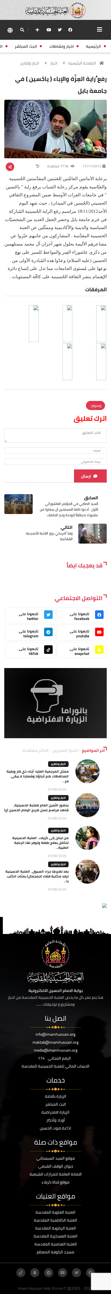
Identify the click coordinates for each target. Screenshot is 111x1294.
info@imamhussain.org (55, 1034)
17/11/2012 (92, 166)
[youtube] (49, 30)
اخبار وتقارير (29, 63)
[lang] (10, 30)
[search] (22, 30)
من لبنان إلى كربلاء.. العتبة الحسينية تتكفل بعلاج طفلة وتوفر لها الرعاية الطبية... (40, 843)
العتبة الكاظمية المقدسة (55, 1220)
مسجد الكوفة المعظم (55, 1252)
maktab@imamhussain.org (55, 1042)
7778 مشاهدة (58, 166)
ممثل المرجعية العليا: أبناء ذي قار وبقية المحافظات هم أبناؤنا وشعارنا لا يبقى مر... (38, 776)
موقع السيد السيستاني (55, 1158)
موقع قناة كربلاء (55, 1182)
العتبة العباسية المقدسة (55, 1244)
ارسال (86, 476)
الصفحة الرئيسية (82, 63)
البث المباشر (55, 1104)
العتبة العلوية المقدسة (55, 1212)
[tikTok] (20, 1272)
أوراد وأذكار (55, 1120)
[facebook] (70, 30)
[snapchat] (34, 1272)
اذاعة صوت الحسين (55, 1128)
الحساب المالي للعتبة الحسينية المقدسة (55, 1066)
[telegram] (48, 1272)
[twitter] (60, 30)
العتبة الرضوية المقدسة (55, 1228)
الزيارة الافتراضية (55, 1112)
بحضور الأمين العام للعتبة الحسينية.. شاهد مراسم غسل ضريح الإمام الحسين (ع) (36, 807)
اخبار (53, 63)
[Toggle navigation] (99, 29)
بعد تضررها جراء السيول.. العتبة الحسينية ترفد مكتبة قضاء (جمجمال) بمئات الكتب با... (37, 876)
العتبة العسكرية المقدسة (55, 1236)
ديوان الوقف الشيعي (55, 1166)
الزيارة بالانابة (55, 1096)
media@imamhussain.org (55, 1050)
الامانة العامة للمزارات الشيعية (56, 1174)
